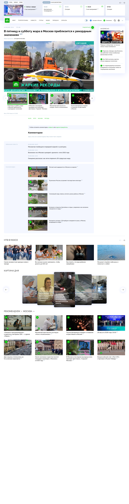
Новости (33, 20)
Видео (48, 20)
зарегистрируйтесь (62, 127)
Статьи (41, 20)
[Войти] (119, 20)
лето (34, 118)
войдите (50, 127)
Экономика (109, 20)
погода (46, 118)
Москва (40, 118)
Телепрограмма (23, 20)
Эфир (13, 20)
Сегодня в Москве (97, 20)
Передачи (56, 20)
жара (29, 118)
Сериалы (64, 20)
